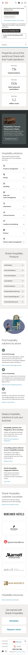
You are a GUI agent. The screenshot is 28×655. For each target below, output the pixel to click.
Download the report (11, 139)
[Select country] (19, 3)
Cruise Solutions (8, 281)
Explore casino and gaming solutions (12, 384)
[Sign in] (22, 3)
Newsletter (14, 621)
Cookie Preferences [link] (6, 643)
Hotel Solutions (8, 265)
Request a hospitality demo (11, 31)
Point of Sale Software (9, 270)
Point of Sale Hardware (10, 275)
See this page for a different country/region (14, 20)
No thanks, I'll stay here (9, 16)
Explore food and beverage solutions (12, 365)
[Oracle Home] (6, 3)
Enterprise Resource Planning (11, 291)
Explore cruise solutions (8, 402)
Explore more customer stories (10, 504)
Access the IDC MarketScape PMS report (13, 36)
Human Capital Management (11, 296)
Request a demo (8, 461)
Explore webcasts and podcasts (10, 600)
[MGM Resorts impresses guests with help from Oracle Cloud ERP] (14, 583)
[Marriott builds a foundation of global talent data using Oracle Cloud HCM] (14, 555)
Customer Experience (9, 286)
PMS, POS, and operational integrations (11, 439)
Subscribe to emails (6, 646)
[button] (3, 3)
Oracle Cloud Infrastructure (11, 302)
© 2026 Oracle (5, 641)
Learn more (7, 481)
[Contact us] (25, 3)
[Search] (16, 3)
